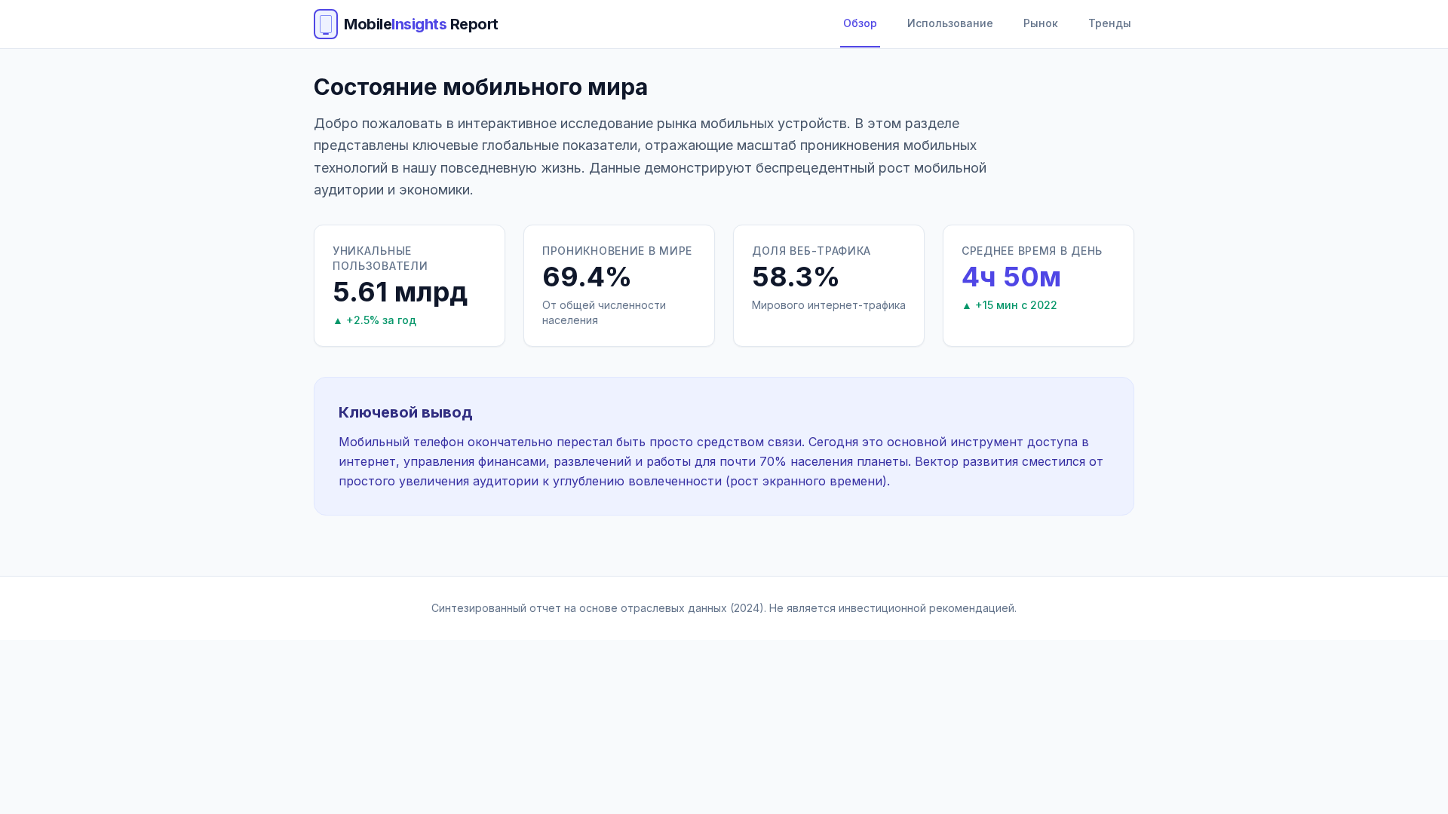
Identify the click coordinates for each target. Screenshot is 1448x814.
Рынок (1040, 23)
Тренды (1109, 23)
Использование (950, 23)
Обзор (860, 23)
